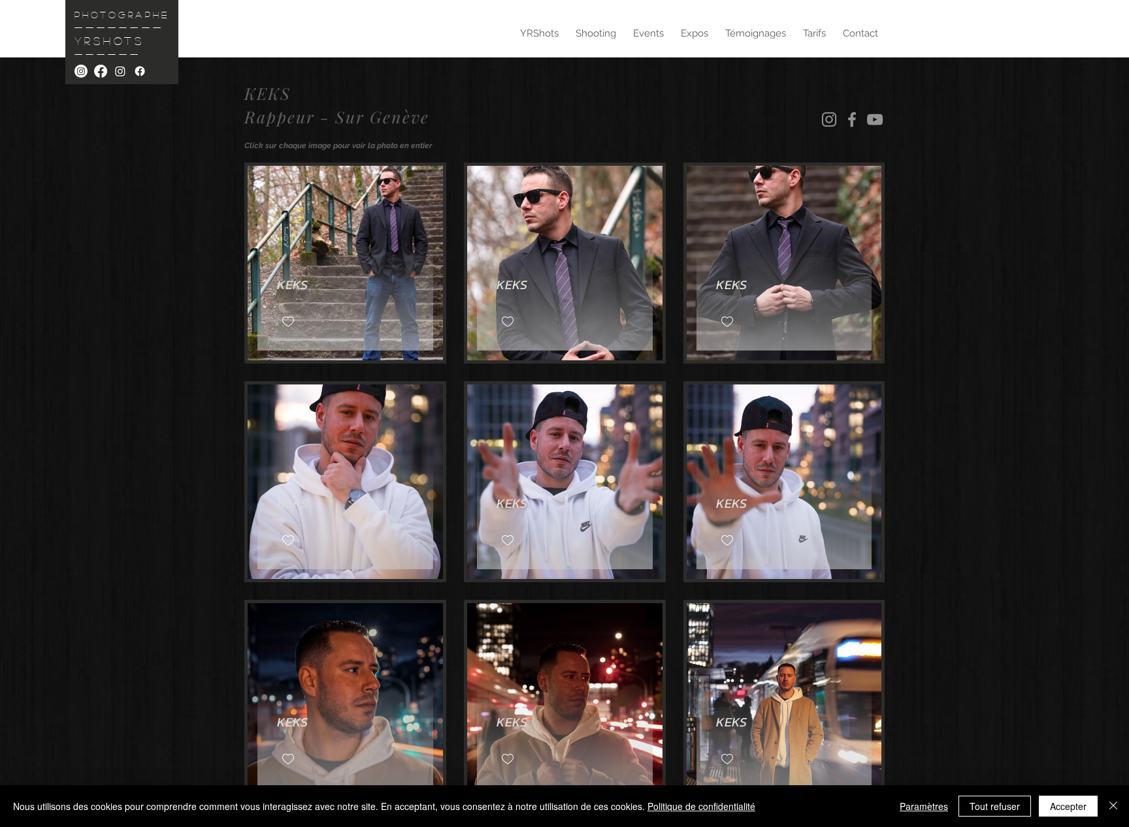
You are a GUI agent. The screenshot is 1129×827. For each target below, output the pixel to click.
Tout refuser (995, 806)
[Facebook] (852, 119)
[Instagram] (829, 119)
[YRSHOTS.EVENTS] (120, 71)
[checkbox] (288, 322)
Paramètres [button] (924, 806)
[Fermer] (1113, 806)
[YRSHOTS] (81, 71)
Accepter (1068, 806)
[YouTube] (875, 119)
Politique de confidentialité (701, 806)
